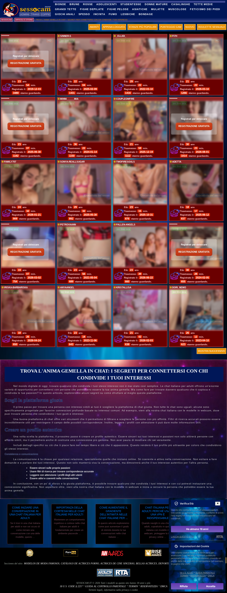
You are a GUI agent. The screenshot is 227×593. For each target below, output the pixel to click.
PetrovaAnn (68, 224)
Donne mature (156, 4)
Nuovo (189, 26)
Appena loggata (114, 26)
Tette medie (203, 4)
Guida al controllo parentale (105, 586)
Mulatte (158, 9)
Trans (35, 14)
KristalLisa (123, 287)
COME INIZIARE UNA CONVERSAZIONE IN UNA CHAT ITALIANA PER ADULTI (25, 513)
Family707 (10, 162)
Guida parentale (205, 572)
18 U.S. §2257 (186, 572)
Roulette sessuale (211, 26)
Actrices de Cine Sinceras (117, 563)
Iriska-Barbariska (16, 287)
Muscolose (177, 9)
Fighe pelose (118, 9)
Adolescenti (106, 4)
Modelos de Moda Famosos (41, 563)
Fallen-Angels (125, 224)
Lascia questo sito (182, 536)
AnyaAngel (67, 287)
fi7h (174, 36)
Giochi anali (65, 14)
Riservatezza (149, 586)
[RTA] (219, 536)
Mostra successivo (211, 351)
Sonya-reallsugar (72, 162)
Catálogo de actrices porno (80, 563)
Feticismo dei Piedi (205, 9)
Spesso (84, 14)
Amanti (94, 26)
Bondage (146, 14)
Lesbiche (128, 14)
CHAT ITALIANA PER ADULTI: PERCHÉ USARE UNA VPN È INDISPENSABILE (158, 513)
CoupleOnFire (125, 99)
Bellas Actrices (146, 563)
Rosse (88, 4)
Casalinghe (180, 4)
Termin (133, 586)
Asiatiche (140, 9)
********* (5, 36)
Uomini (24, 14)
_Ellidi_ (121, 36)
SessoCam (6, 20)
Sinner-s (65, 36)
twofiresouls (125, 162)
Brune (74, 4)
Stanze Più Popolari (142, 26)
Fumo (113, 14)
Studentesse (130, 4)
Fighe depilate (92, 9)
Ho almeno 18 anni (197, 528)
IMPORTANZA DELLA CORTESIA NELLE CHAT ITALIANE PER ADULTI (69, 511)
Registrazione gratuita (25, 63)
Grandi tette (65, 9)
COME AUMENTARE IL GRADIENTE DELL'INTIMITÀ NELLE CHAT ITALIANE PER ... (113, 513)
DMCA (163, 586)
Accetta (210, 586)
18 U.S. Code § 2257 (71, 586)
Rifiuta (184, 586)
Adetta (176, 162)
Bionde (60, 4)
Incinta (99, 14)
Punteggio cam (170, 26)
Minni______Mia (69, 99)
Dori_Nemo (179, 287)
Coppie (45, 14)
